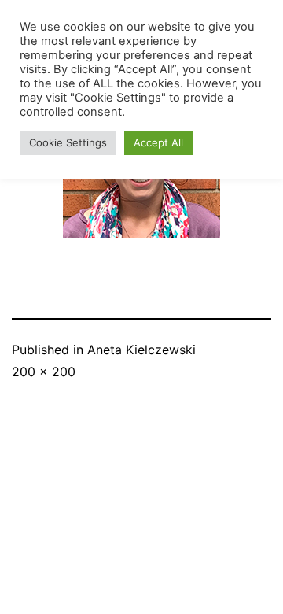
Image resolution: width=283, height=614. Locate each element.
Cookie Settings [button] (68, 142)
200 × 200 (43, 371)
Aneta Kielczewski (141, 349)
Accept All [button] (158, 142)
